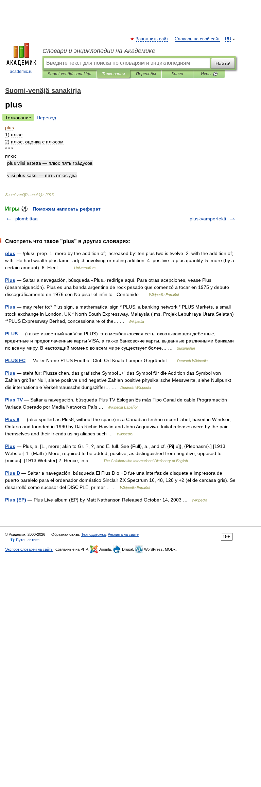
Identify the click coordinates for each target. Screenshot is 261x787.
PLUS (11, 333)
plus (10, 253)
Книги (177, 74)
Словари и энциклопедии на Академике (98, 50)
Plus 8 (12, 419)
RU (228, 39)
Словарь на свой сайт (197, 39)
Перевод (46, 117)
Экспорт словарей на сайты (29, 549)
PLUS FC (15, 360)
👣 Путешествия (24, 540)
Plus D (12, 473)
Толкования (113, 74)
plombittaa (26, 218)
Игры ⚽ (209, 74)
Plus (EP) (15, 500)
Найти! (222, 63)
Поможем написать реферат (67, 209)
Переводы (146, 74)
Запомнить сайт (152, 39)
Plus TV (14, 399)
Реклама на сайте (123, 534)
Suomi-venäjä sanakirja (69, 74)
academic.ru (21, 71)
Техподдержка (93, 534)
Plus (10, 280)
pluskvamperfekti (208, 218)
